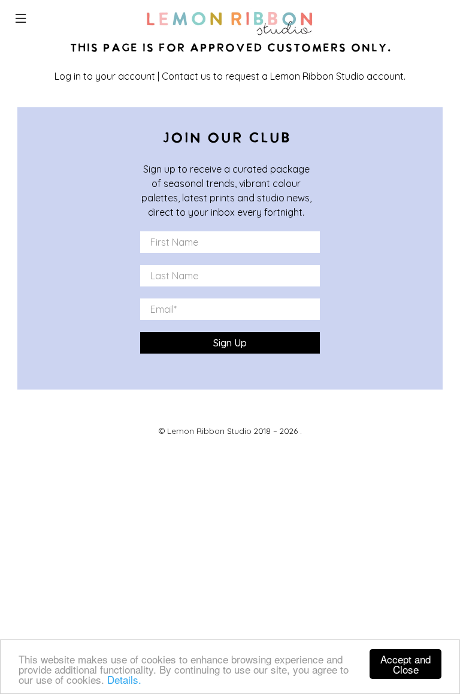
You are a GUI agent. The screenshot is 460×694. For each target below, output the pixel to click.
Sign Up (230, 343)
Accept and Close (405, 664)
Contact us (186, 76)
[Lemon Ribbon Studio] (230, 20)
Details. (124, 679)
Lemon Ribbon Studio (209, 431)
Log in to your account (105, 76)
